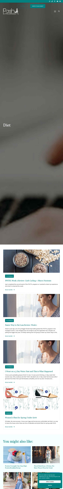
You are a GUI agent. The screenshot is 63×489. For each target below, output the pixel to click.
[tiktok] (52, 1)
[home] (11, 11)
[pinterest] (55, 1)
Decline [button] (50, 485)
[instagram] (49, 1)
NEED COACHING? (37, 6)
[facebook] (60, 1)
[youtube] (57, 1)
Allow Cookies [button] (50, 481)
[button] (55, 11)
